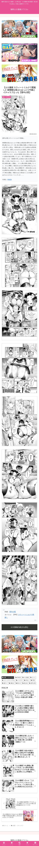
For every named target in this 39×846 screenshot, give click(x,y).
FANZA (10, 179)
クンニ (34, 677)
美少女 (26, 683)
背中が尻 (12, 612)
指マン (5, 683)
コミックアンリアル (9, 680)
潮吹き (12, 683)
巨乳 (33, 680)
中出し (27, 680)
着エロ (19, 683)
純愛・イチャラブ (8, 677)
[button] (35, 477)
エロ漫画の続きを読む (19, 627)
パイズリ (20, 680)
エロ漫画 (26, 677)
